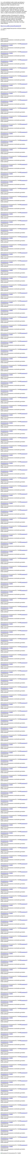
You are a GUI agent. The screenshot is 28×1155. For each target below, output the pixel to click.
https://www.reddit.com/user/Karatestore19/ (11, 25)
